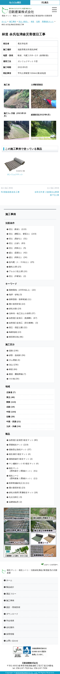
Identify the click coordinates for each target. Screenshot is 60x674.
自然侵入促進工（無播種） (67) (23, 318)
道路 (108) (14, 351)
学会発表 (10, 621)
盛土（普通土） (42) (18, 253)
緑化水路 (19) (15, 309)
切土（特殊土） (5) (17, 248)
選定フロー (11, 594)
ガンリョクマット (15, 174)
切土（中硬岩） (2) (17, 276)
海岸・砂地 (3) (15, 294)
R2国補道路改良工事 (10, 192)
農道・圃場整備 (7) (17, 374)
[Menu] (54, 10)
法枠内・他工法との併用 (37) (22, 313)
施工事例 (10, 600)
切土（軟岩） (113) (18, 229)
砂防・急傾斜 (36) (17, 355)
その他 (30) (14, 379)
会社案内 (10, 627)
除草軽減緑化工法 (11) (19, 483)
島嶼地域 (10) (15, 332)
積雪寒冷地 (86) (16, 337)
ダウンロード (12, 614)
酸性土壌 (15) (15, 267)
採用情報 (10, 634)
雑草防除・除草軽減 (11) (20, 299)
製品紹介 (10, 587)
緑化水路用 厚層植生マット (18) (23, 492)
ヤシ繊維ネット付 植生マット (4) (24, 463)
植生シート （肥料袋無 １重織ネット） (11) (22, 477)
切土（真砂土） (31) (18, 239)
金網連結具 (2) (15, 502)
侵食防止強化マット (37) (20, 449)
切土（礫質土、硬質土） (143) (22, 234)
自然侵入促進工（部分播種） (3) (23, 323)
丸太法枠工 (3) (15, 497)
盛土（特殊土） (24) (18, 257)
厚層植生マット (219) (18, 445)
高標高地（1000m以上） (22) (22, 290)
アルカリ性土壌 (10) (18, 271)
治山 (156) (14, 365)
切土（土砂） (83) (17, 243)
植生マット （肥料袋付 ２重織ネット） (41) (22, 469)
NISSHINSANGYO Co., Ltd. (27, 673)
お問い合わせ (12, 641)
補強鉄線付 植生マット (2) (21, 459)
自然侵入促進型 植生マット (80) (23, 440)
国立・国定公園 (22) (18, 327)
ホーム (9, 580)
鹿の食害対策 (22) (17, 304)
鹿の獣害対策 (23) (17, 488)
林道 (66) (13, 369)
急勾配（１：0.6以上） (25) (21, 262)
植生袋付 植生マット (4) (20, 454)
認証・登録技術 (13, 607)
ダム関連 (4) (14, 360)
